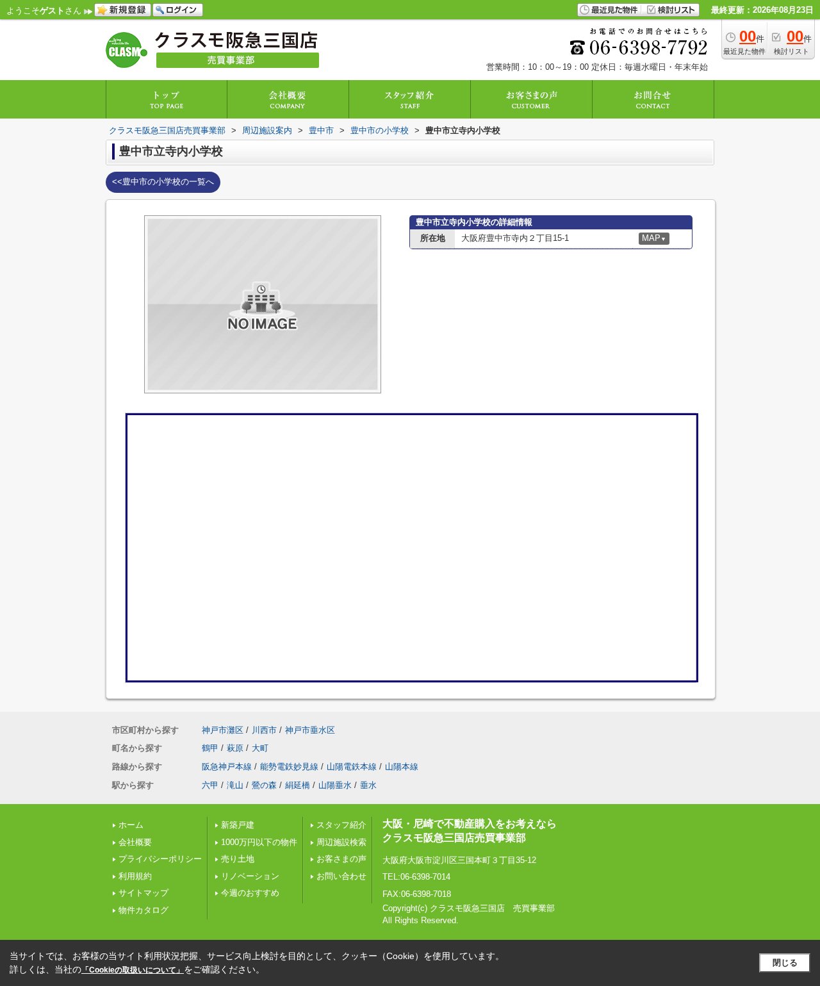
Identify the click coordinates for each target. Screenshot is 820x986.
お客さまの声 (341, 859)
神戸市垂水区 (310, 730)
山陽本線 (401, 766)
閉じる (785, 962)
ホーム (131, 825)
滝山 (235, 785)
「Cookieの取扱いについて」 (132, 969)
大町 (260, 748)
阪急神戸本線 (227, 766)
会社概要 (135, 842)
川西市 (264, 730)
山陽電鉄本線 (352, 766)
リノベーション (250, 876)
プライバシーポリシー (160, 859)
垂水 (368, 785)
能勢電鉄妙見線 (289, 766)
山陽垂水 (335, 785)
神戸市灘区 (222, 730)
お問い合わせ (341, 876)
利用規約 (135, 876)
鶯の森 (264, 785)
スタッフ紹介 (341, 825)
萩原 (235, 748)
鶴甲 (210, 748)
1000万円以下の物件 (259, 842)
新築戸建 (237, 825)
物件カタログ (143, 910)
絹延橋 (297, 785)
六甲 (210, 785)
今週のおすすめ (250, 893)
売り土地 (237, 859)
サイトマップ (143, 893)
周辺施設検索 (341, 842)
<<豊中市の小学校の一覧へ (163, 181)
